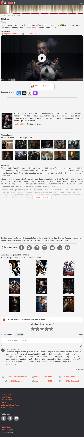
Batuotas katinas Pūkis (10, 405)
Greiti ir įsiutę (6, 394)
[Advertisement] (41, 104)
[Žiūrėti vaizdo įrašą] (42, 58)
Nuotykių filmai (19, 124)
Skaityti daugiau (42, 197)
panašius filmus (30, 28)
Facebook (21, 248)
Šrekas (4, 402)
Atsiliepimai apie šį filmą (42, 86)
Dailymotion (60, 248)
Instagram (44, 248)
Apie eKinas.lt (6, 427)
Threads (37, 248)
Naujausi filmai (30, 34)
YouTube (52, 248)
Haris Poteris (6, 397)
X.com (29, 248)
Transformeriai (6, 400)
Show (81, 2)
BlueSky (67, 248)
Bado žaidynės (7, 408)
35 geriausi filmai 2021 (12, 34)
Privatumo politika (8, 430)
